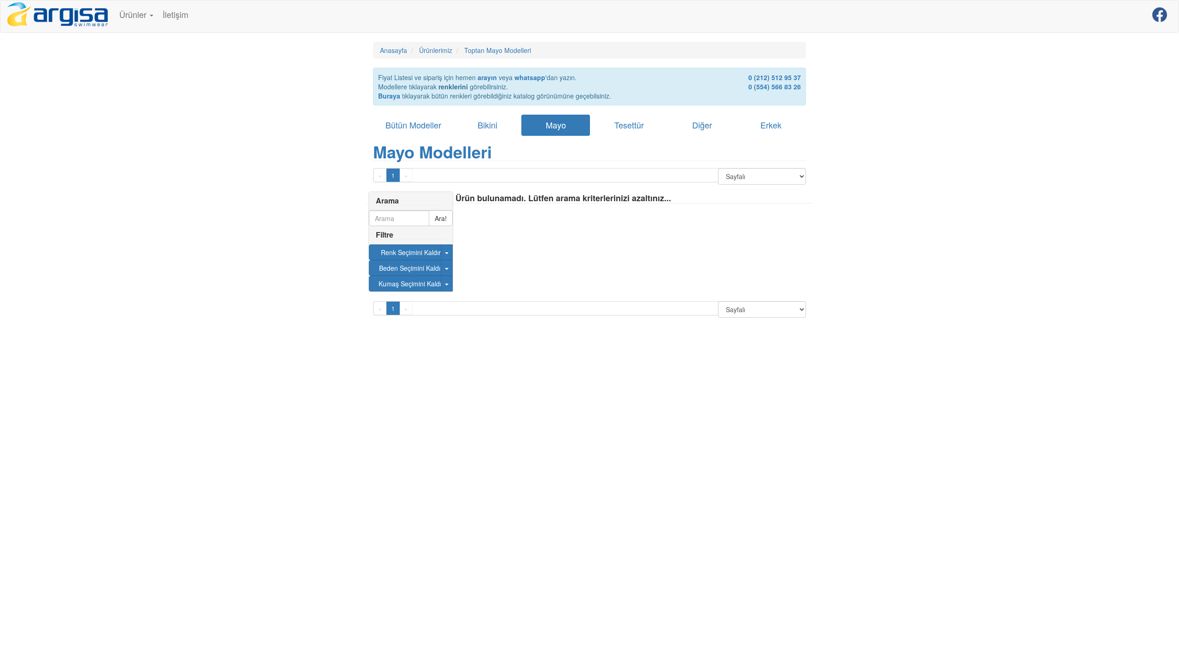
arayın (487, 77)
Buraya (389, 95)
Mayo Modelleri (432, 151)
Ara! (441, 218)
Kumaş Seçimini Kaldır (411, 283)
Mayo (556, 125)
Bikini (487, 125)
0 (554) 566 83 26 (774, 86)
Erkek (771, 125)
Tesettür (629, 125)
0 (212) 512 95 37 (774, 77)
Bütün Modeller (413, 125)
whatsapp (529, 77)
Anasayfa (393, 50)
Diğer (702, 125)
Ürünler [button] (134, 14)
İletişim (175, 14)
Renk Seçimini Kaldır (411, 252)
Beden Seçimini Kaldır (411, 268)
